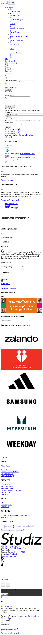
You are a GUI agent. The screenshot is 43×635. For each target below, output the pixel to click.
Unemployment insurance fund (11, 490)
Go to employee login (26, 135)
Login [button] (7, 67)
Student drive (5, 492)
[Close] (2, 171)
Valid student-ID (6, 517)
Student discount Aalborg (10, 472)
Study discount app (7, 476)
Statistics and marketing (9, 629)
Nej (3, 594)
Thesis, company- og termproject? (12, 530)
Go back (9, 91)
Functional (4, 624)
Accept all (15, 633)
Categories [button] (9, 7)
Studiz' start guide (7, 486)
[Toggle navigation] (11, 2)
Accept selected (6, 633)
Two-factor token (11, 81)
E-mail (7, 69)
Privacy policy (6, 618)
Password (8, 71)
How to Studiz (10, 61)
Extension (4, 494)
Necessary (4, 620)
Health (7, 206)
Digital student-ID (7, 474)
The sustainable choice (9, 470)
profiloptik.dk (5, 284)
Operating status (6, 505)
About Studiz (5, 466)
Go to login (9, 180)
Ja (7, 594)
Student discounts (11, 204)
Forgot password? (11, 87)
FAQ (2, 503)
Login (7, 156)
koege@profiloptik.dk (8, 288)
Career (3, 468)
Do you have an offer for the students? (14, 515)
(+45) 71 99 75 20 (18, 552)
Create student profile (12, 131)
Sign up (8, 65)
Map (6, 59)
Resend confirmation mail (10, 200)
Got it (3, 180)
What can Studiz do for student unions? (14, 528)
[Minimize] (3, 584)
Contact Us (5, 507)
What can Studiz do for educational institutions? (17, 526)
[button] (8, 89)
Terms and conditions (8, 556)
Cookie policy (32, 616)
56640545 (4, 279)
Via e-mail (8, 146)
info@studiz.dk (11, 554)
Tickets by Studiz (7, 488)
